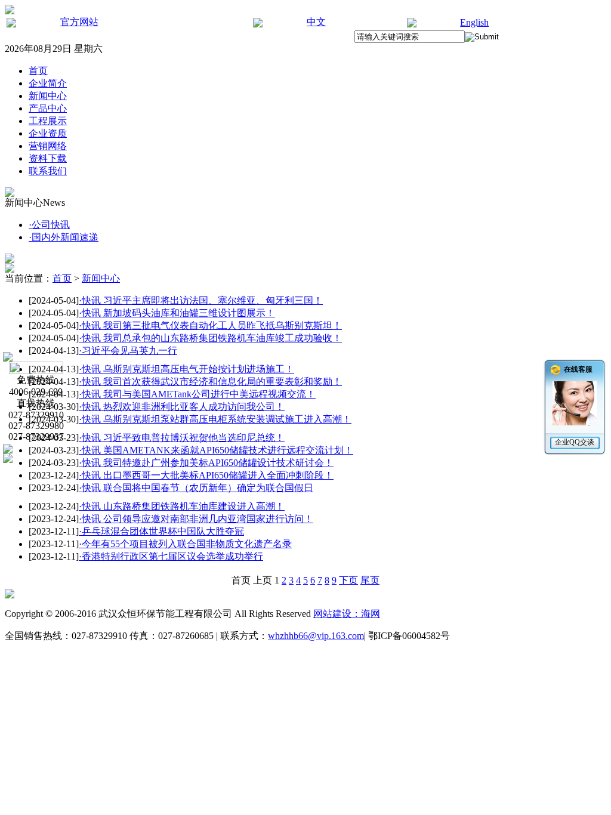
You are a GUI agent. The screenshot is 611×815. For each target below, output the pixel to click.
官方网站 (79, 22)
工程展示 (48, 121)
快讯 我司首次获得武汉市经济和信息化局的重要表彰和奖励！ (210, 381)
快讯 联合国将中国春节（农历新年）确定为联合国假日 (196, 488)
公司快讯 (49, 225)
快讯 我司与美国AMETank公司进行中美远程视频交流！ (197, 394)
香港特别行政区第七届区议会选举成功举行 (171, 556)
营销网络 (48, 146)
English (474, 22)
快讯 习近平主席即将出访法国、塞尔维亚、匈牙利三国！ (201, 300)
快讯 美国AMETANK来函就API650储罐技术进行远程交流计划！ (216, 450)
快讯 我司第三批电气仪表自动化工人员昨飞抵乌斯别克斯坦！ (210, 325)
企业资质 (48, 133)
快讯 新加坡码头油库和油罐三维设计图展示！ (177, 313)
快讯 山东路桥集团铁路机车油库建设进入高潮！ (182, 506)
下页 (348, 580)
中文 (316, 22)
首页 (38, 71)
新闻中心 (48, 96)
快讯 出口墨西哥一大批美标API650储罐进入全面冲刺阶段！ (206, 475)
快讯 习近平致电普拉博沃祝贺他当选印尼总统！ (182, 438)
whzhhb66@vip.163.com (316, 636)
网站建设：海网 (346, 614)
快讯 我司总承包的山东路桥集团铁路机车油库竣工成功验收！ (210, 338)
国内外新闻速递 (63, 237)
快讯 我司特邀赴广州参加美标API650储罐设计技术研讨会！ (206, 463)
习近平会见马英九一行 (128, 350)
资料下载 (48, 158)
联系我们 (48, 171)
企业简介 (48, 83)
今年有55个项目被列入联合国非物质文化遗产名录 (185, 544)
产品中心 (48, 108)
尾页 (369, 580)
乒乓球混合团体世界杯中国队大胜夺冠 (161, 531)
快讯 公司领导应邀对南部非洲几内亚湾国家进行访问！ (196, 519)
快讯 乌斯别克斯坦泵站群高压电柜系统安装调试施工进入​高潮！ (215, 419)
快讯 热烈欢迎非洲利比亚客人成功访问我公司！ (182, 407)
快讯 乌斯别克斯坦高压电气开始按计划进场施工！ (186, 369)
